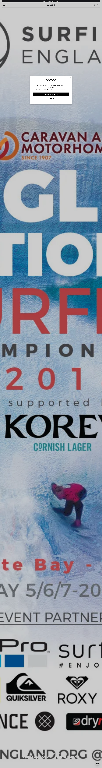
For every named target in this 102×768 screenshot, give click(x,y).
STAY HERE (51, 98)
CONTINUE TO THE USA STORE (51, 94)
